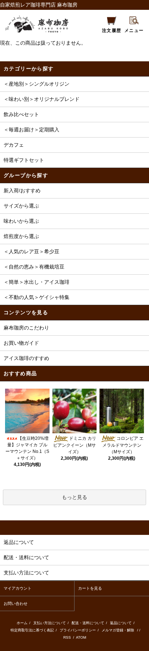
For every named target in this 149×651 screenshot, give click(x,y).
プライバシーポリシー (78, 630)
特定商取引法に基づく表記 (32, 630)
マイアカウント (17, 588)
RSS (67, 637)
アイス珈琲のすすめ (26, 358)
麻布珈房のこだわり (26, 328)
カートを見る (90, 588)
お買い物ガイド (21, 343)
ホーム (22, 623)
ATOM (81, 637)
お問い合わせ (15, 603)
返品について (121, 623)
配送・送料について (88, 623)
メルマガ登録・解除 (118, 630)
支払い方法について (49, 623)
